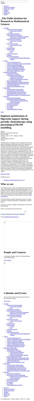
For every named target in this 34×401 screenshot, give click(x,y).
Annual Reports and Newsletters (15, 89)
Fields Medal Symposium (13, 33)
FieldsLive (6, 11)
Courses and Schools (12, 53)
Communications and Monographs (15, 90)
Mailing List (7, 13)
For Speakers (10, 106)
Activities (6, 28)
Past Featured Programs (13, 56)
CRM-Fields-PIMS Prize (13, 85)
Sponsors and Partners (9, 7)
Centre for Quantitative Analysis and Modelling (19, 63)
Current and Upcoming (16, 31)
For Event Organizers (12, 105)
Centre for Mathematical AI (14, 62)
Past (11, 32)
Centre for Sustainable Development (16, 69)
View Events (7, 301)
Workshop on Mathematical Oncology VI (14, 180)
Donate (5, 14)
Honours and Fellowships (10, 72)
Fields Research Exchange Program (19, 100)
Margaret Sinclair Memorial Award (15, 86)
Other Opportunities (15, 102)
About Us (6, 6)
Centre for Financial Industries (14, 65)
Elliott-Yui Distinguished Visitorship (19, 79)
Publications (7, 88)
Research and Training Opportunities (16, 99)
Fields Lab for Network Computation (19, 36)
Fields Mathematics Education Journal (16, 93)
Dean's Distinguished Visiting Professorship (18, 82)
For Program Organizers (13, 103)
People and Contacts (9, 8)
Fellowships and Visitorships (14, 75)
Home (2, 112)
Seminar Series (10, 49)
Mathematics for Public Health (17, 38)
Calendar (6, 10)
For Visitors (10, 108)
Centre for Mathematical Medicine (15, 66)
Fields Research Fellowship (17, 76)
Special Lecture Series (12, 43)
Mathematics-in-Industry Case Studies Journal (18, 95)
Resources (6, 96)
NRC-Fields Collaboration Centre (15, 71)
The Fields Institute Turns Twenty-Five (16, 92)
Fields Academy (11, 48)
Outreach (9, 55)
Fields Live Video (5, 174)
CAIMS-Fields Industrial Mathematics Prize (18, 83)
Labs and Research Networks (14, 35)
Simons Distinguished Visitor (14, 80)
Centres (6, 61)
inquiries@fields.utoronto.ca (12, 217)
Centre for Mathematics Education (15, 68)
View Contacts (7, 260)
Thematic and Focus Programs (14, 29)
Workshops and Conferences (14, 39)
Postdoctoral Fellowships (16, 78)
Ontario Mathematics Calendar (14, 109)
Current (12, 51)
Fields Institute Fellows (13, 73)
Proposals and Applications (13, 98)
